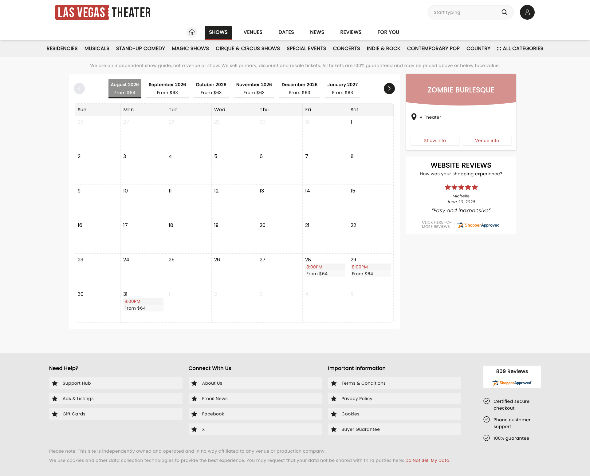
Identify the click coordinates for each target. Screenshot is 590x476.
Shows (218, 32)
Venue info (487, 140)
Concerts (346, 48)
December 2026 (300, 88)
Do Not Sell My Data (427, 460)
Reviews (351, 32)
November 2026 (254, 88)
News (317, 32)
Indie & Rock (383, 48)
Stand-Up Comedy (140, 48)
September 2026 (167, 88)
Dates (286, 32)
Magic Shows (190, 48)
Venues (253, 32)
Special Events (306, 48)
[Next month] (389, 88)
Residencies (62, 48)
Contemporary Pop (433, 48)
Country (478, 48)
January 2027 (343, 88)
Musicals (97, 48)
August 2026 (125, 88)
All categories (523, 48)
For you (388, 32)
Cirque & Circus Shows (248, 48)
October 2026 (211, 88)
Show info (435, 140)
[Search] (506, 12)
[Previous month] (79, 88)
